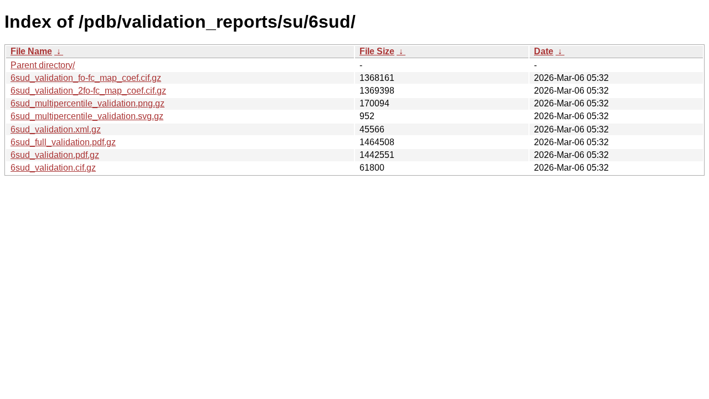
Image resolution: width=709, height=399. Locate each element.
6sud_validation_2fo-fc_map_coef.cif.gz (88, 90)
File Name (31, 51)
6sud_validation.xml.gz (56, 129)
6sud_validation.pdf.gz (55, 155)
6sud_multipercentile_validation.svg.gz (87, 116)
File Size (376, 51)
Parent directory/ (43, 65)
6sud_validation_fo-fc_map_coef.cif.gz (86, 78)
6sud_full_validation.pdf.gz (63, 142)
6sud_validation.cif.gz (53, 167)
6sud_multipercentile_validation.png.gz (88, 103)
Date (543, 51)
